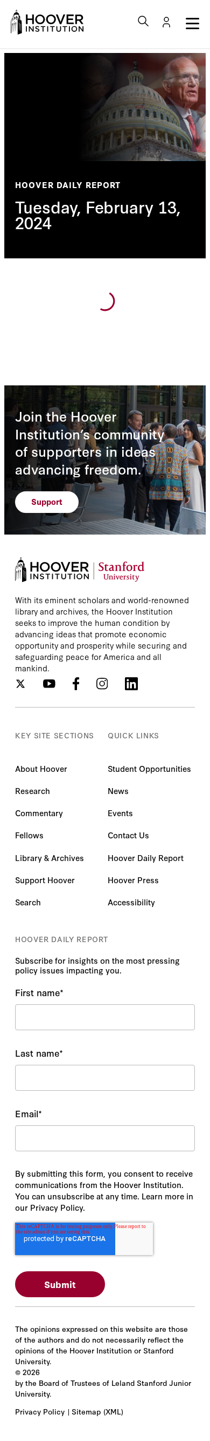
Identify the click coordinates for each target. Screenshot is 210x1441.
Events (120, 812)
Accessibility (131, 902)
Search (28, 902)
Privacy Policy (40, 1411)
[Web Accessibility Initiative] (47, 22)
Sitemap (86, 1411)
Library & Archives (49, 857)
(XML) (113, 1411)
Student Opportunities (149, 768)
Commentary (39, 812)
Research (32, 790)
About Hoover (41, 768)
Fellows (29, 834)
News (118, 790)
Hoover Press (133, 879)
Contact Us (128, 834)
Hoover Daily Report (68, 184)
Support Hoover (45, 879)
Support (46, 501)
